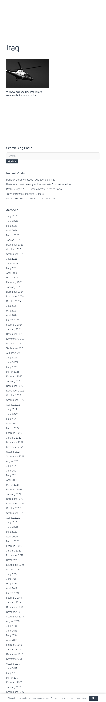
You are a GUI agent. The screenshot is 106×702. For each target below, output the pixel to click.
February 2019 (14, 597)
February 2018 (14, 644)
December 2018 (14, 607)
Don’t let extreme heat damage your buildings (30, 179)
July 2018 (11, 626)
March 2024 (12, 320)
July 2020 (11, 522)
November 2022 (15, 390)
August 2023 (13, 352)
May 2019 (11, 583)
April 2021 (11, 480)
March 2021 (12, 484)
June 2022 (12, 414)
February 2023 (14, 376)
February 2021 (14, 489)
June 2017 (11, 668)
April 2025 (12, 272)
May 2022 (11, 418)
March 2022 (12, 428)
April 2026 (12, 230)
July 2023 (11, 357)
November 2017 (14, 658)
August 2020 (13, 517)
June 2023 (12, 362)
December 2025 (14, 244)
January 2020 (13, 550)
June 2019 (11, 578)
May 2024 (11, 310)
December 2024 (14, 291)
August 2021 (12, 461)
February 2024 (14, 324)
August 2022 (13, 404)
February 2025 (14, 282)
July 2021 (11, 465)
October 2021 (13, 451)
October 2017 (13, 663)
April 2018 (11, 640)
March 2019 (12, 593)
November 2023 (15, 338)
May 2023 (11, 367)
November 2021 (14, 447)
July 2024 (11, 305)
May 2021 (11, 475)
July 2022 (11, 409)
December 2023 (14, 334)
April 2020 (12, 536)
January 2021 (13, 494)
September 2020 (15, 513)
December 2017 (14, 654)
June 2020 (12, 527)
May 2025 (11, 268)
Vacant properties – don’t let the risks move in (30, 198)
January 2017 (13, 687)
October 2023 (13, 343)
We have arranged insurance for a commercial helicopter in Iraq (24, 93)
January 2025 (13, 287)
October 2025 (13, 249)
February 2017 (14, 682)
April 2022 (12, 423)
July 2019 (11, 574)
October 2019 (13, 560)
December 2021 (14, 442)
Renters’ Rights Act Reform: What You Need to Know (34, 189)
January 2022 (13, 437)
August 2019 (12, 569)
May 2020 (11, 531)
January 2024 (13, 329)
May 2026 (11, 225)
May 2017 (11, 673)
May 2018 (11, 635)
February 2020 (14, 545)
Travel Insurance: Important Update (25, 193)
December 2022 (14, 385)
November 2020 (15, 503)
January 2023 (13, 381)
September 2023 (15, 348)
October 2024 (13, 301)
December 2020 (14, 498)
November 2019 (14, 555)
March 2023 (12, 371)
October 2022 (13, 395)
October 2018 (13, 611)
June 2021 (11, 470)
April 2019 (11, 588)
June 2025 (12, 263)
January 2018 (13, 649)
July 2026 (11, 216)
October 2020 (13, 508)
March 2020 (12, 541)
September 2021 (15, 456)
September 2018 (15, 616)
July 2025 (11, 258)
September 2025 (15, 254)
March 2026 (12, 235)
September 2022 (15, 400)
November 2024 (15, 296)
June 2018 (11, 630)
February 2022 (14, 432)
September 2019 (15, 564)
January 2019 (13, 602)
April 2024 (12, 315)
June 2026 (12, 221)
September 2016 (15, 691)
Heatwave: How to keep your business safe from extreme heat (39, 184)
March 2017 (12, 677)
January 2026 (13, 240)
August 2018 (13, 621)
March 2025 (12, 277)
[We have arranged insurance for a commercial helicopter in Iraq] (27, 73)
